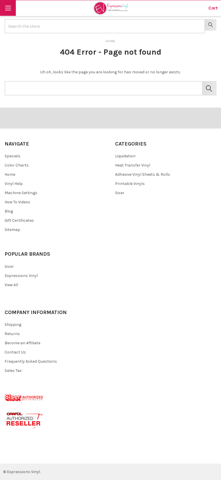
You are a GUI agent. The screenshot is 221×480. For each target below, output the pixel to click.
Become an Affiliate (22, 343)
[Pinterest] (21, 454)
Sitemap (12, 229)
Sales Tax (13, 370)
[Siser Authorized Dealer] (24, 397)
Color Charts (17, 165)
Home (10, 174)
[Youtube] (31, 454)
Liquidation (125, 156)
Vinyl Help (14, 183)
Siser (119, 192)
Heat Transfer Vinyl (132, 165)
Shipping (13, 324)
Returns (12, 333)
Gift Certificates (19, 220)
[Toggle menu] (8, 8)
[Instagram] (41, 454)
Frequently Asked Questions (31, 361)
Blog (9, 211)
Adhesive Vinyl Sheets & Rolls (142, 174)
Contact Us (15, 352)
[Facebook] (11, 454)
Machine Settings (21, 192)
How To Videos (17, 202)
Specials (12, 156)
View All (11, 284)
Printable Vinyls (130, 183)
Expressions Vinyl (21, 275)
